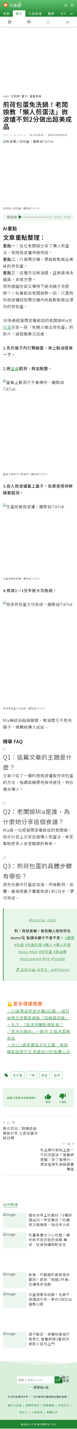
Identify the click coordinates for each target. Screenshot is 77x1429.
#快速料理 (33, 944)
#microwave (31, 958)
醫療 (51, 13)
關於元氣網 (15, 1405)
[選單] (71, 5)
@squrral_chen (42, 919)
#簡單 (70, 937)
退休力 (23, 1412)
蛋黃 (15, 368)
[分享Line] (29, 22)
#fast (33, 951)
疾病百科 (63, 1405)
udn (5, 96)
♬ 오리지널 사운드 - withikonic (42, 969)
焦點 (6, 13)
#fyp (46, 958)
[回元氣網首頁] (15, 5)
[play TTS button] (20, 217)
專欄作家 (52, 1412)
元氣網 (14, 96)
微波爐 (13, 300)
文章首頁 (37, 1412)
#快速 (19, 944)
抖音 (7, 327)
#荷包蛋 (45, 951)
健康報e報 (41, 1387)
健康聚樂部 (32, 1405)
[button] (71, 13)
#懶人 (48, 944)
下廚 (44, 286)
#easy (23, 951)
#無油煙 (60, 951)
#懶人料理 (62, 944)
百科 (63, 13)
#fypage (58, 958)
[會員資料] (65, 5)
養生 (19, 13)
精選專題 (48, 1405)
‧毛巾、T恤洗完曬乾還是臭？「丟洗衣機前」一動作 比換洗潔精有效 (38, 1031)
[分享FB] (9, 22)
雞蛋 (44, 1075)
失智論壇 (35, 13)
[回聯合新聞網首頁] (5, 5)
